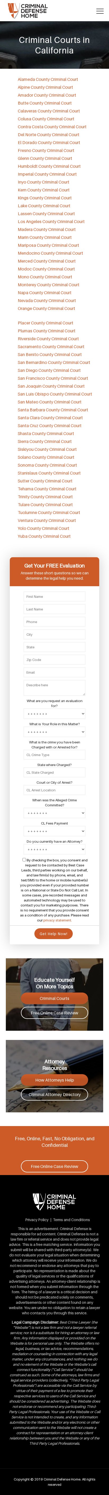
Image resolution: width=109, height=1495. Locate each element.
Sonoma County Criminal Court (47, 465)
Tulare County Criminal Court (45, 504)
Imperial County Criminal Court (47, 174)
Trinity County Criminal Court (45, 496)
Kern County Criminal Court (44, 190)
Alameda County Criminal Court (48, 79)
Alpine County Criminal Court (45, 87)
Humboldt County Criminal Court (49, 166)
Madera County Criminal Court (47, 229)
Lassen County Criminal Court (46, 213)
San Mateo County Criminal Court (49, 401)
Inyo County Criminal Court (43, 182)
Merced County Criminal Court (47, 261)
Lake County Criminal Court (44, 205)
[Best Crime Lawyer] (54, 10)
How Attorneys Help (54, 1080)
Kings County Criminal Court (45, 197)
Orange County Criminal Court (46, 308)
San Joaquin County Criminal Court (51, 386)
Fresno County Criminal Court (46, 150)
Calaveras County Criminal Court (49, 111)
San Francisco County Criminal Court (53, 378)
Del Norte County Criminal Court (48, 134)
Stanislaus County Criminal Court (49, 473)
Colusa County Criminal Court (46, 118)
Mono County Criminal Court (45, 276)
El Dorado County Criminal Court (49, 142)
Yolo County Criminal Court (43, 528)
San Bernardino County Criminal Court (54, 362)
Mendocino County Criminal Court (50, 253)
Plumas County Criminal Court (46, 330)
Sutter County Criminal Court (45, 480)
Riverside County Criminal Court (48, 338)
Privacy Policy (36, 1219)
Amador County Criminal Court (47, 95)
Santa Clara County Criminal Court (50, 417)
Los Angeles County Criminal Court (51, 221)
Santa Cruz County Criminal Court (49, 425)
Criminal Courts (54, 998)
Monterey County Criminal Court (48, 284)
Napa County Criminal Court (44, 292)
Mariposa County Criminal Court (48, 245)
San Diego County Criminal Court (49, 370)
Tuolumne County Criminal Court (49, 512)
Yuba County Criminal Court (44, 536)
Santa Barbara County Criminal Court (53, 409)
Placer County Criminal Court (45, 322)
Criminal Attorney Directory (55, 1094)
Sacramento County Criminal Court (51, 346)
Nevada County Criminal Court (47, 300)
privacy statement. (57, 920)
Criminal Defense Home (62, 1479)
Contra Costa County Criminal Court (52, 126)
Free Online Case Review (54, 1012)
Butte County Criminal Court (45, 103)
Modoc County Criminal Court (46, 269)
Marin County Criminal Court (45, 237)
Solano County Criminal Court (46, 457)
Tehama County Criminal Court (47, 488)
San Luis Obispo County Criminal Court (55, 394)
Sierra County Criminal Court (45, 441)
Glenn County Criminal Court (45, 158)
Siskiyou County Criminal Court (47, 449)
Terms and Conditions (71, 1219)
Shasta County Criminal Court (46, 433)
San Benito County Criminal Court (50, 354)
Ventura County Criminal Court (47, 520)
